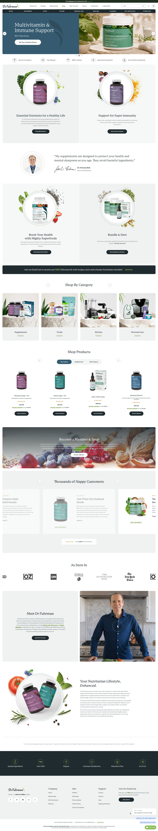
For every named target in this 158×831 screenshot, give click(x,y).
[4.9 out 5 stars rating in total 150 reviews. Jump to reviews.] (136, 402)
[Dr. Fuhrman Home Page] (10, 6)
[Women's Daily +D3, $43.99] (21, 380)
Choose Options (21, 413)
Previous (4, 33)
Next (153, 33)
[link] (22, 401)
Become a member (17, 407)
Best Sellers (64, 362)
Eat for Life (46, 625)
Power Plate (147, 11)
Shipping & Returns (104, 804)
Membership (54, 6)
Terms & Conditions (78, 807)
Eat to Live (54, 625)
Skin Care (96, 11)
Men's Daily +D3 (60, 396)
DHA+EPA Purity (98, 397)
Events (84, 6)
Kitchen (61, 11)
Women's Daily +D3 (21, 396)
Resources (33, 6)
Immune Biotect (136, 395)
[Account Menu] (148, 6)
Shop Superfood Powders (41, 252)
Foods (45, 11)
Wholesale (75, 796)
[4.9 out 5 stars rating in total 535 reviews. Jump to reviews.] (22, 401)
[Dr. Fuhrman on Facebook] (10, 799)
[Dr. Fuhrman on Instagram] (28, 799)
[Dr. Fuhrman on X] (35, 799)
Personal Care (79, 11)
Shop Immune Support (117, 131)
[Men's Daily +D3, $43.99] (60, 380)
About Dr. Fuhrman (40, 638)
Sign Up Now (128, 269)
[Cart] (153, 6)
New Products (94, 362)
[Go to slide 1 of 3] (76, 55)
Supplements (28, 11)
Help (99, 800)
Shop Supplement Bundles (117, 252)
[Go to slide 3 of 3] (81, 55)
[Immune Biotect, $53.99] (136, 380)
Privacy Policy (76, 804)
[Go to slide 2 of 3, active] (79, 55)
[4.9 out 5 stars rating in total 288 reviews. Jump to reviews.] (60, 401)
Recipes (43, 6)
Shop (63, 6)
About (50, 792)
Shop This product (60, 518)
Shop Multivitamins (40, 131)
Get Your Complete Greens (28, 42)
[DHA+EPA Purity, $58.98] (98, 380)
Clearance (113, 11)
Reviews (51, 804)
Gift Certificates (130, 11)
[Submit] (143, 6)
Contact (100, 792)
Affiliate (74, 792)
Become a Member (79, 455)
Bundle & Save (79, 362)
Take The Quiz (73, 6)
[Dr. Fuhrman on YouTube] (22, 799)
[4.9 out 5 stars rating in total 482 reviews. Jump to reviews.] (98, 400)
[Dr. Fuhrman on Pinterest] (16, 799)
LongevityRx (106, 6)
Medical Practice (100, 822)
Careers (100, 796)
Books (11, 11)
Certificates (94, 6)
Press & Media (76, 800)
